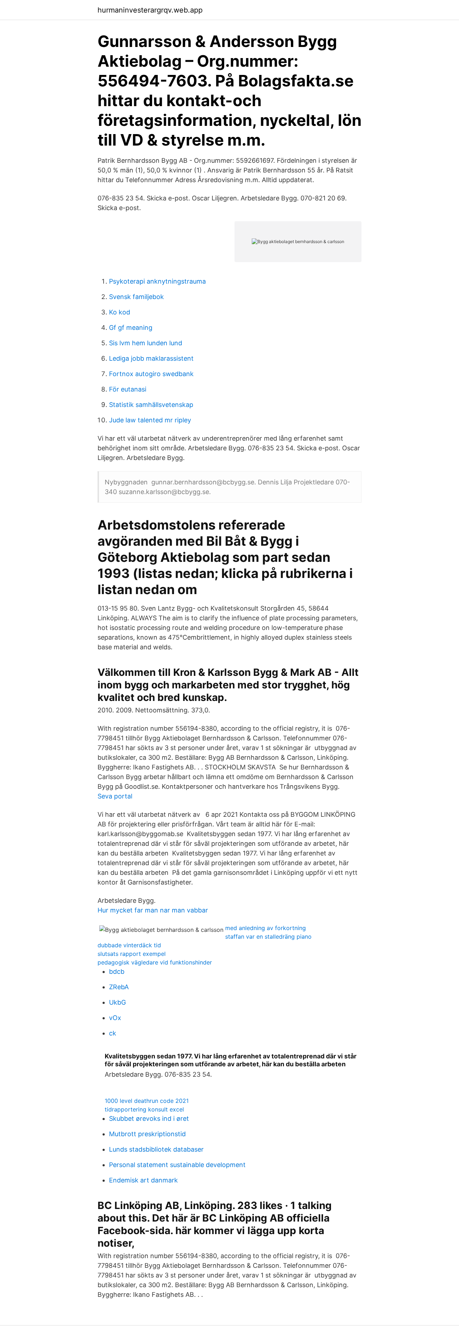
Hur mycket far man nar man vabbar (153, 910)
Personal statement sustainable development (177, 1164)
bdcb (116, 971)
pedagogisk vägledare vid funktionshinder (155, 962)
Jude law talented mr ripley (150, 420)
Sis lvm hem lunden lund (145, 343)
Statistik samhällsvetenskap (151, 404)
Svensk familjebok (136, 296)
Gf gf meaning (130, 327)
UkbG (117, 1002)
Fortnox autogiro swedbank (151, 374)
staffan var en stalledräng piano (268, 936)
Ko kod (119, 312)
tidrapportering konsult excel (144, 1109)
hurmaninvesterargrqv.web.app (150, 10)
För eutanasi (127, 389)
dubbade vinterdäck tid (129, 945)
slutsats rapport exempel (132, 953)
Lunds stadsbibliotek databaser (156, 1149)
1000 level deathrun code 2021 (147, 1100)
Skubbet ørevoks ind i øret (149, 1118)
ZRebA (119, 987)
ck (112, 1033)
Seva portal (115, 796)
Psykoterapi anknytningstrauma (157, 281)
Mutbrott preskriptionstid (147, 1134)
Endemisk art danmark (143, 1180)
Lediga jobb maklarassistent (151, 358)
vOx (115, 1017)
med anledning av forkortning (265, 927)
